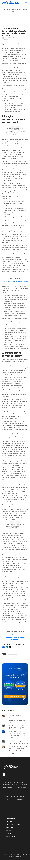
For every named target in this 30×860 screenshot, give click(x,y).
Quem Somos (8, 830)
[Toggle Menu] (26, 2)
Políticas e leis (11, 818)
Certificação (8, 833)
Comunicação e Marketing (14, 824)
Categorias (8, 813)
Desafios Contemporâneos (10, 28)
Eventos (9, 821)
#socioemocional (12, 653)
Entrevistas (10, 827)
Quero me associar (10, 836)
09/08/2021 (15, 37)
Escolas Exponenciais (8, 37)
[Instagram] (4, 774)
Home (6, 810)
